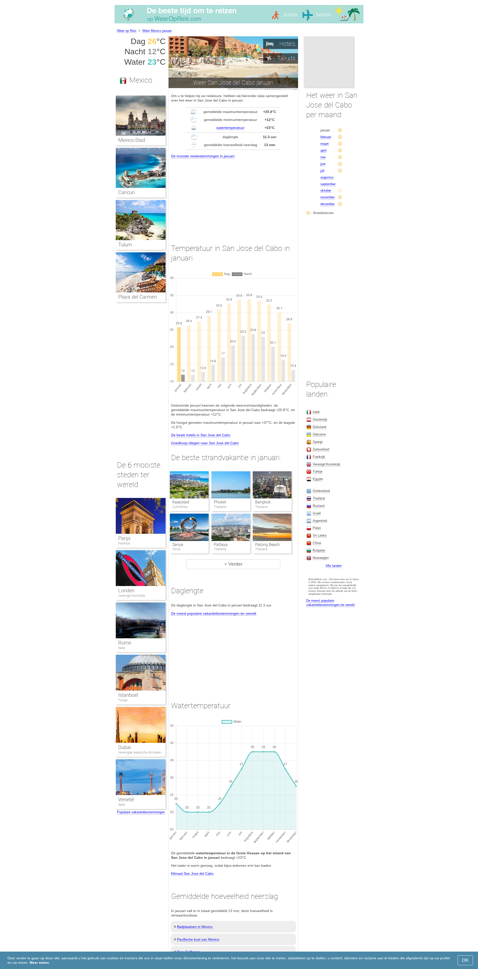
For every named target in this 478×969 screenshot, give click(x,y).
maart (324, 144)
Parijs (124, 538)
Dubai (124, 747)
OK (465, 960)
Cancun (126, 192)
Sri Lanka (319, 535)
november (327, 197)
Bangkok (263, 502)
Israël (317, 513)
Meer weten (39, 963)
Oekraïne (319, 434)
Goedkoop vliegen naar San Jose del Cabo (205, 443)
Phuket (220, 502)
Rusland (318, 506)
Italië (121, 648)
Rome (124, 643)
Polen (317, 528)
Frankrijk (124, 543)
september (328, 184)
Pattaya (221, 544)
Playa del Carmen (137, 297)
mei (323, 157)
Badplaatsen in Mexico (195, 927)
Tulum (125, 245)
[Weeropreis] (239, 23)
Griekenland (321, 491)
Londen (126, 590)
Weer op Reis (126, 31)
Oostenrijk (320, 419)
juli (322, 170)
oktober (325, 190)
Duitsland (319, 427)
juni (322, 164)
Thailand (319, 498)
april (323, 150)
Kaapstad (180, 502)
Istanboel (128, 695)
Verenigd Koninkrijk (131, 595)
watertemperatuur (230, 128)
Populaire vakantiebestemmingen (141, 812)
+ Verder (233, 564)
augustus (327, 177)
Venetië (126, 800)
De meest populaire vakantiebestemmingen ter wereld (213, 613)
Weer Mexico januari (157, 31)
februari (325, 137)
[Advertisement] (233, 196)
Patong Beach (267, 544)
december (327, 204)
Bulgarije (319, 550)
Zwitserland (321, 449)
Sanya (177, 544)
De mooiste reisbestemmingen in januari (203, 156)
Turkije (122, 700)
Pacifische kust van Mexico (198, 939)
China (317, 543)
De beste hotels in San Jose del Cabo (200, 435)
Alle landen (334, 566)
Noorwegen (321, 558)
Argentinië (320, 521)
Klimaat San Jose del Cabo (192, 873)
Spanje (318, 442)
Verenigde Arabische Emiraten (139, 752)
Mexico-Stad (131, 140)
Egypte (318, 479)
